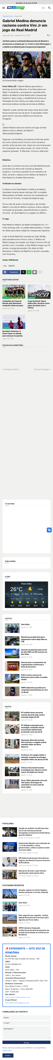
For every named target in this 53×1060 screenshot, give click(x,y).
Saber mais (6, 1050)
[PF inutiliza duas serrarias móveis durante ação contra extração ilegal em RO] (12, 716)
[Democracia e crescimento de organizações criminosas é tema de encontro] (12, 666)
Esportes (18, 16)
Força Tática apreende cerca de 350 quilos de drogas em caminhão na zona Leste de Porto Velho (34, 783)
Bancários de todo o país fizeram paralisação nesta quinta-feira (32, 872)
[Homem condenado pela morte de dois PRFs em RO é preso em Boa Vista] (12, 653)
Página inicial (7, 16)
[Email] (34, 272)
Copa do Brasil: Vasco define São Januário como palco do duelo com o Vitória (39, 304)
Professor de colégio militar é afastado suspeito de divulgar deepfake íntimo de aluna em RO (34, 757)
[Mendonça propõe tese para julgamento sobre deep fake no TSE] (12, 640)
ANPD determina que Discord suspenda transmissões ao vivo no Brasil (34, 690)
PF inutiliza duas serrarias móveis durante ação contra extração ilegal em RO (33, 714)
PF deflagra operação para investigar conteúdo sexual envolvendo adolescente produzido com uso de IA (32, 728)
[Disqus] (26, 401)
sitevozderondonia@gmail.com (17, 1003)
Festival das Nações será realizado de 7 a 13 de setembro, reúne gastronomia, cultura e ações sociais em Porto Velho (34, 846)
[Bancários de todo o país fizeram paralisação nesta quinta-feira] (9, 874)
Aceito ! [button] (8, 1055)
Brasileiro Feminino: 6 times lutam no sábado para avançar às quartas (12, 333)
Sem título (25, 624)
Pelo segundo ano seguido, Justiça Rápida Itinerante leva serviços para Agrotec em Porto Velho (34, 917)
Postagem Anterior (11, 369)
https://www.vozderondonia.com (17, 997)
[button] (3, 8)
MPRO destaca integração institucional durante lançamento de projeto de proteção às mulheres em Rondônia (34, 931)
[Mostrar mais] (40, 272)
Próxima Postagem (41, 369)
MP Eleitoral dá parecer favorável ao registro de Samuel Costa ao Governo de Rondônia (34, 860)
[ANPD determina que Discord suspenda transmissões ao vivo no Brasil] (12, 691)
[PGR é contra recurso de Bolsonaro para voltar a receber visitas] (12, 678)
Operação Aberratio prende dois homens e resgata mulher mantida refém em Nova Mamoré (34, 743)
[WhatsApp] (28, 272)
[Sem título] (12, 628)
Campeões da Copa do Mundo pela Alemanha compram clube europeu (12, 303)
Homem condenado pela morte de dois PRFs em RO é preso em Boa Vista (34, 652)
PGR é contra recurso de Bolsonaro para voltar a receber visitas (34, 677)
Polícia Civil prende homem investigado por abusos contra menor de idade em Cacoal (34, 770)
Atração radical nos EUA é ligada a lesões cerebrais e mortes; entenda (33, 891)
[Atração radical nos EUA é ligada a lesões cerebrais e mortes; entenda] (9, 894)
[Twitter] (23, 272)
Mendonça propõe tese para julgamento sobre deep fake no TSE (34, 639)
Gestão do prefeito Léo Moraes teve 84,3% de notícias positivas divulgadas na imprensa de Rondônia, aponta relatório (34, 831)
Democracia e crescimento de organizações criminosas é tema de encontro (33, 664)
